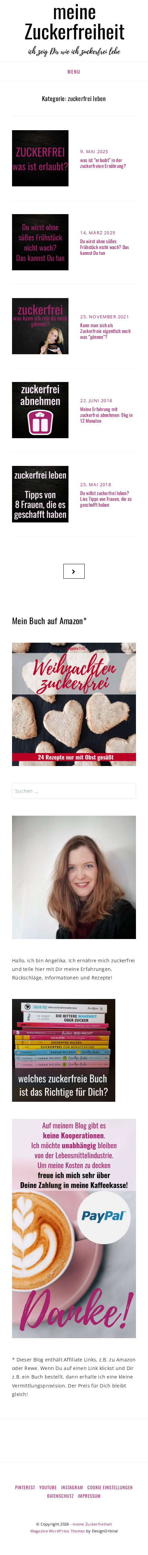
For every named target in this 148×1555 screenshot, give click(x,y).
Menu (74, 71)
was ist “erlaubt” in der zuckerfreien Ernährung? (103, 162)
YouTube (48, 1487)
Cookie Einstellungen (110, 1487)
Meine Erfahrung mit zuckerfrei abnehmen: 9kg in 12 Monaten (106, 414)
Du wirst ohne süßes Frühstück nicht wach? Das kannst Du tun (104, 246)
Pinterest (25, 1487)
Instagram (72, 1487)
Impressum (89, 1495)
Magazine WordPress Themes (57, 1530)
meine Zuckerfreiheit (92, 1524)
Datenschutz (60, 1495)
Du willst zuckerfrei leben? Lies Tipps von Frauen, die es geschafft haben (105, 498)
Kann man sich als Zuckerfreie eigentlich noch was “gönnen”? (105, 330)
